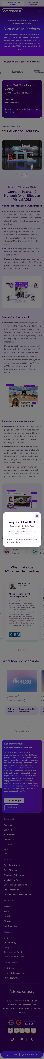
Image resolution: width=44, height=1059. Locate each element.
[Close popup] (37, 516)
